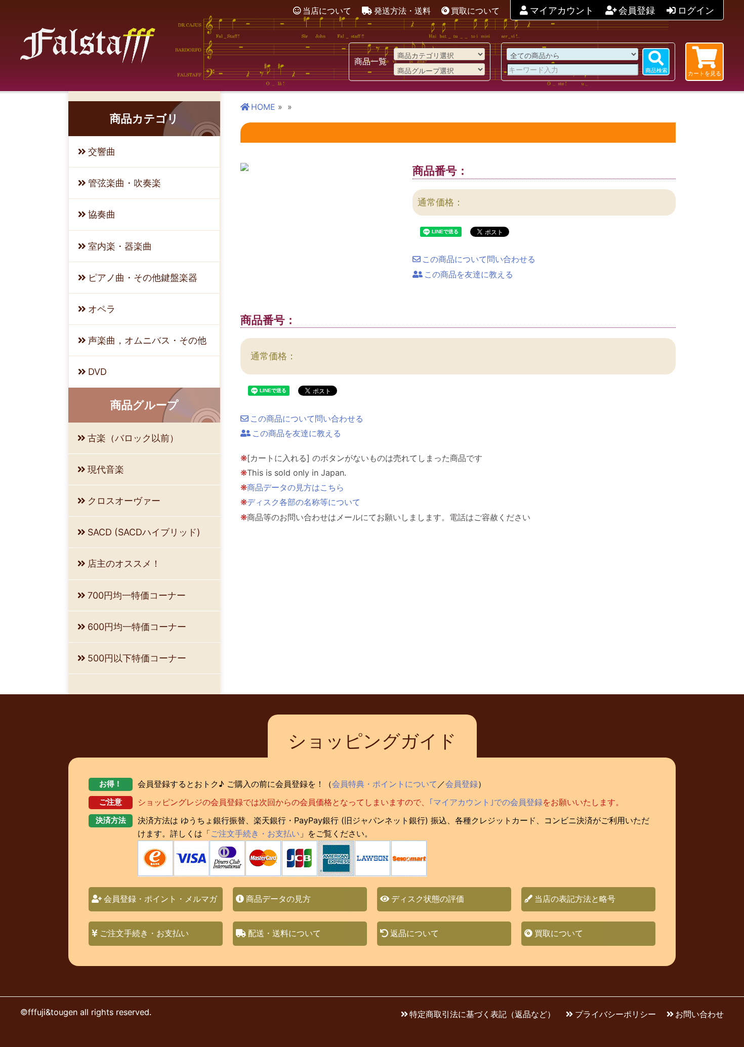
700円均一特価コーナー (137, 595)
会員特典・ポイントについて (384, 784)
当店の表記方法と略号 (574, 899)
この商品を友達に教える (468, 274)
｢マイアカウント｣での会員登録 (486, 802)
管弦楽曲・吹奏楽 (124, 183)
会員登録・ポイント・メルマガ (160, 899)
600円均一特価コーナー (137, 626)
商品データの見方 (278, 899)
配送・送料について (284, 933)
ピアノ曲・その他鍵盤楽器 (142, 277)
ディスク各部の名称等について (303, 502)
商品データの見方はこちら (295, 487)
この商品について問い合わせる (478, 259)
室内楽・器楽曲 (120, 246)
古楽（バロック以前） (133, 438)
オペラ (101, 309)
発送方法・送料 (402, 11)
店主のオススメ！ (124, 563)
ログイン (696, 10)
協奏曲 (101, 214)
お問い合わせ (699, 1014)
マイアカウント (562, 10)
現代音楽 (106, 469)
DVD (97, 371)
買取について (475, 11)
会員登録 (636, 10)
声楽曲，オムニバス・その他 (147, 340)
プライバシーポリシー (615, 1014)
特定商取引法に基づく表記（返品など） (482, 1014)
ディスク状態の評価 (427, 899)
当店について (327, 11)
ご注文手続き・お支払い (255, 833)
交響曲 (101, 151)
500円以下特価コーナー (137, 658)
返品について (414, 933)
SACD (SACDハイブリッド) (144, 532)
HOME (263, 107)
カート (704, 73)
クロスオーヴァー (124, 500)
